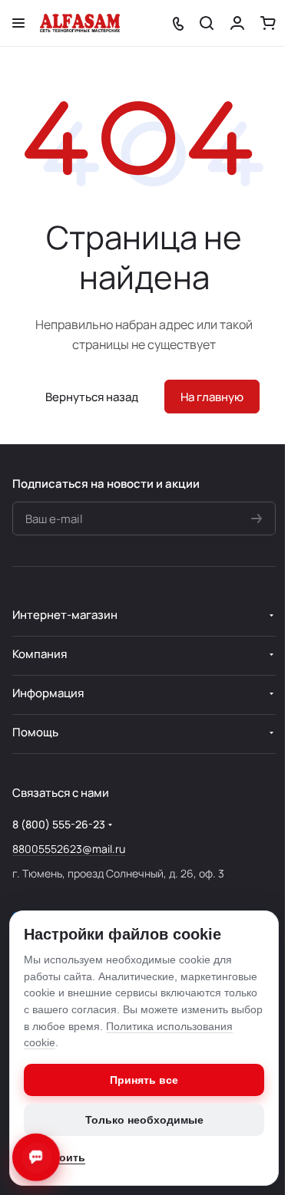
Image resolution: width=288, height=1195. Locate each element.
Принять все (144, 1080)
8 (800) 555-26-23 (58, 824)
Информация (48, 693)
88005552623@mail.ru (68, 848)
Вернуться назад (91, 397)
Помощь (35, 732)
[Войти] (237, 23)
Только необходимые (144, 1120)
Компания (39, 654)
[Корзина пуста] (268, 23)
